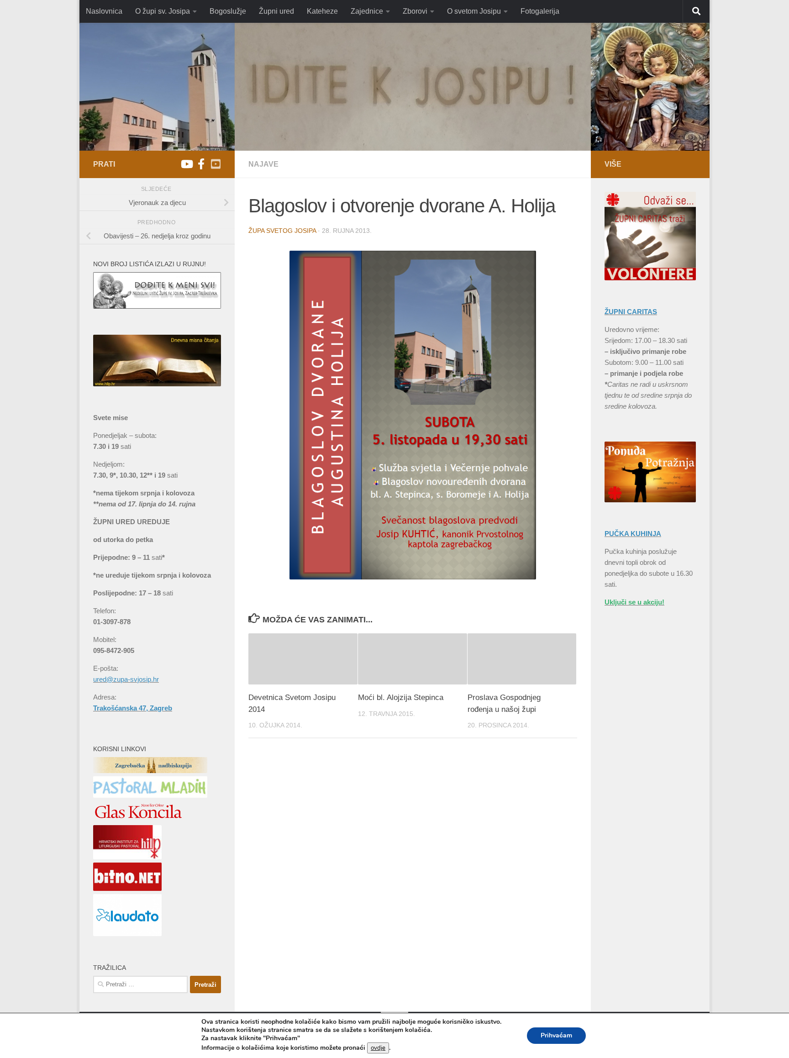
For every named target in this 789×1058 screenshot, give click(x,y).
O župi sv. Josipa (162, 11)
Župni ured (276, 11)
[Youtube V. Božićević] (215, 163)
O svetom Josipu (474, 11)
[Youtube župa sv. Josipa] (186, 163)
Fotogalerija (540, 11)
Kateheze (322, 11)
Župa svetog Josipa (282, 230)
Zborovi (415, 11)
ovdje (378, 1048)
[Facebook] (200, 163)
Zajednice (367, 11)
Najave (263, 164)
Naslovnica (104, 11)
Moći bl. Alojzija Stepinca (400, 697)
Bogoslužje (228, 11)
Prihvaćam (556, 1035)
